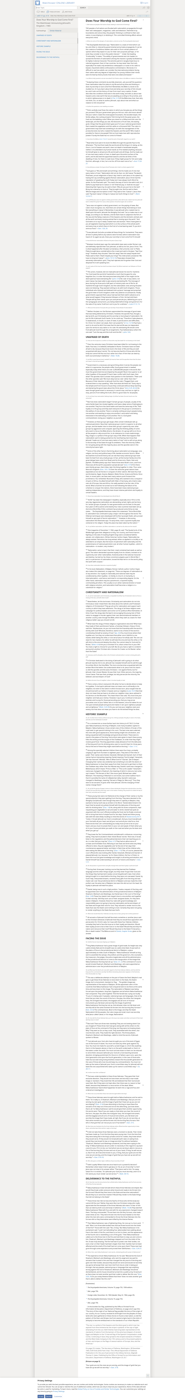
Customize (58, 1396)
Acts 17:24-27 (103, 139)
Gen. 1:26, (101, 228)
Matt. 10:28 (115, 356)
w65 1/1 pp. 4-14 (43, 16)
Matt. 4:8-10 (124, 1174)
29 (106, 228)
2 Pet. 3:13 (115, 98)
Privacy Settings (58, 1391)
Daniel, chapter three (124, 931)
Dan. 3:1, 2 (118, 962)
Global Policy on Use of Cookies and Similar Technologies (98, 1389)
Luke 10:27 (131, 691)
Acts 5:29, (129, 388)
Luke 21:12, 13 (134, 304)
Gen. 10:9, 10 (105, 469)
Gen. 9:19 (128, 465)
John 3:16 (116, 279)
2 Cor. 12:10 (129, 323)
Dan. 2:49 (89, 896)
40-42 (134, 388)
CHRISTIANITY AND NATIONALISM (48, 41)
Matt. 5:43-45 (104, 707)
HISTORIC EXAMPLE (43, 46)
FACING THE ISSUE (43, 52)
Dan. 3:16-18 (99, 1157)
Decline (48, 1396)
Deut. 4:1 (112, 841)
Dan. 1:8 (107, 807)
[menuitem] (148, 7)
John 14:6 (127, 332)
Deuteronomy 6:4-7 (133, 817)
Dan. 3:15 (130, 1123)
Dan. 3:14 (99, 1104)
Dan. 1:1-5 (133, 746)
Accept (40, 1396)
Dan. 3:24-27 (136, 1248)
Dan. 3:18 (114, 1367)
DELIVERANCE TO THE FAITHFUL (48, 57)
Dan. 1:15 (118, 850)
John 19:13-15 (111, 258)
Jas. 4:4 (117, 633)
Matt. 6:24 (96, 644)
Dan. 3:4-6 (89, 1010)
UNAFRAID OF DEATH (44, 35)
